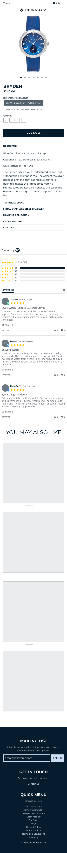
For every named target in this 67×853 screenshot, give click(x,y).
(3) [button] (16, 268)
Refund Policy (33, 827)
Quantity (7, 116)
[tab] (8, 290)
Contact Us (33, 783)
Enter (57, 758)
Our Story (34, 820)
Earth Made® (34, 816)
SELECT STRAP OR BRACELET (15, 98)
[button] (8, 324)
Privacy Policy (33, 830)
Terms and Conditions (33, 833)
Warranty (33, 837)
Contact (8, 227)
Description (11, 146)
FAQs (33, 823)
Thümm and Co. (37, 842)
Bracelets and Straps (32, 813)
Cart (58, 3)
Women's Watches (32, 810)
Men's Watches (32, 806)
